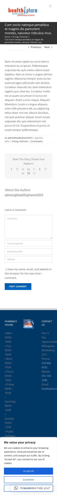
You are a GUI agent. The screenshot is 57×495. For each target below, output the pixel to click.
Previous (36, 47)
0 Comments (37, 141)
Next (47, 47)
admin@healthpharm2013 (20, 137)
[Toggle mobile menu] (50, 6)
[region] (28, 466)
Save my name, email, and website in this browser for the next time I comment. (28, 274)
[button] (32, 488)
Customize (28, 479)
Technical (23, 141)
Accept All (28, 471)
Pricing (15, 141)
